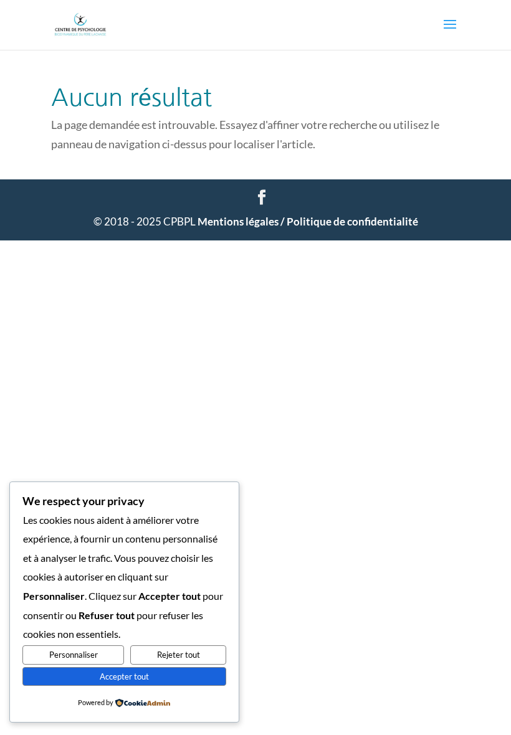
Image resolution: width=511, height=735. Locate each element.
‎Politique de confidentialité (352, 221)
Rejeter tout (178, 655)
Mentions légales (242, 221)
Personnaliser (73, 655)
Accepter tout (124, 676)
